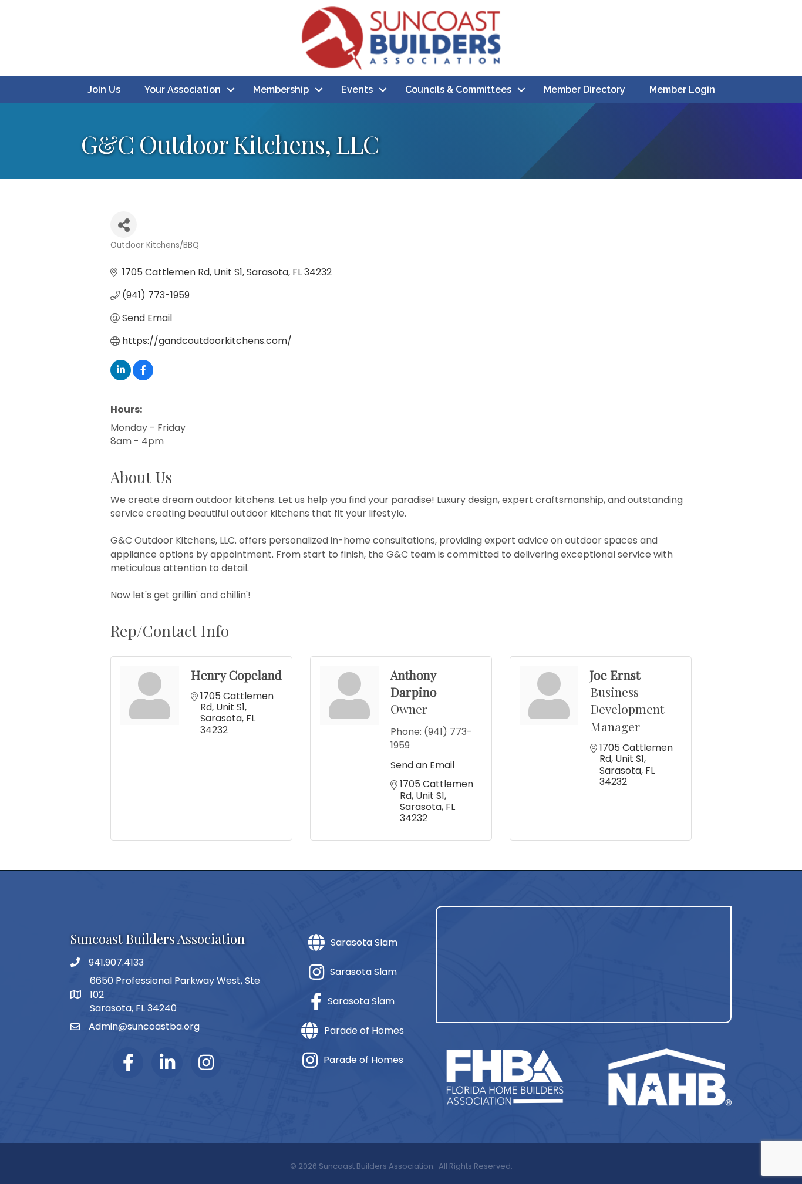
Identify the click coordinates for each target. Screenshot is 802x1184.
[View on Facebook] (143, 377)
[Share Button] (123, 224)
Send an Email (422, 765)
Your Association (182, 89)
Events (357, 89)
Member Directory (584, 89)
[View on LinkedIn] (120, 377)
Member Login (682, 89)
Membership (281, 89)
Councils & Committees (458, 89)
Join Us (103, 89)
